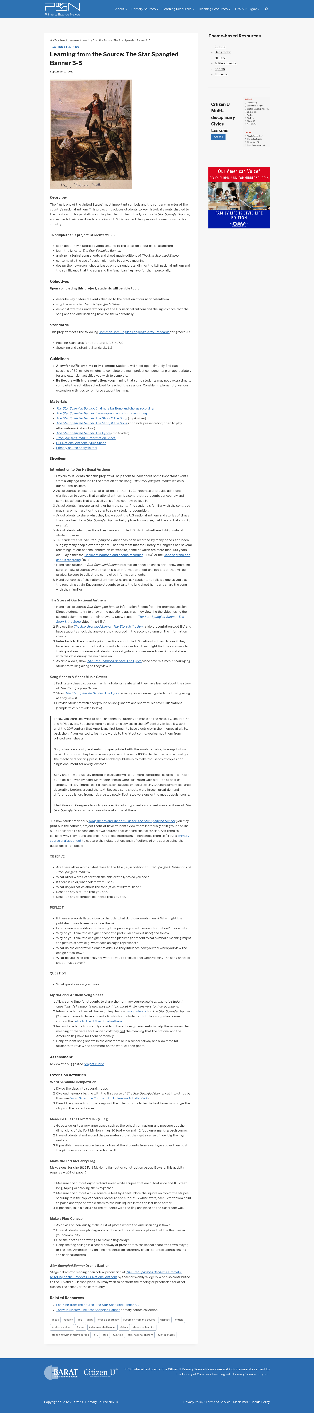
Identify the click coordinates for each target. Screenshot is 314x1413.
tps (105, 1334)
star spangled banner (102, 1327)
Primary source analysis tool (76, 448)
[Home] (51, 40)
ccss (55, 1319)
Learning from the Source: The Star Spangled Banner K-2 (98, 1305)
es (80, 1319)
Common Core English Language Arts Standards (134, 332)
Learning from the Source (139, 1319)
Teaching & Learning (64, 47)
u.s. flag (117, 1334)
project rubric (94, 1064)
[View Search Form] (266, 9)
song (80, 1327)
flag (90, 1319)
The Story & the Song (92, 423)
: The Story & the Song (91, 418)
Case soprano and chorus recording (101, 413)
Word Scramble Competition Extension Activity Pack (109, 1098)
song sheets (137, 1011)
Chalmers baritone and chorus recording (105, 408)
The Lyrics (83, 433)
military (165, 1319)
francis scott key (108, 1319)
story (124, 1327)
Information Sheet (86, 438)
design (68, 1319)
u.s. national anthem (140, 1334)
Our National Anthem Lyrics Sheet (81, 443)
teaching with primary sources (70, 1334)
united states (166, 1334)
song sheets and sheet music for (131, 821)
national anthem (62, 1327)
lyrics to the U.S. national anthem (98, 1021)
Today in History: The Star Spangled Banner (88, 1310)
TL (96, 1334)
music (178, 1319)
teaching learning (144, 1327)
